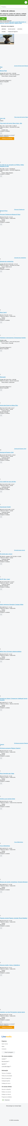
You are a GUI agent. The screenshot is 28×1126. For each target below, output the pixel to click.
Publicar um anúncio (7, 138)
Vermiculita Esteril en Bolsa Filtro (9, 405)
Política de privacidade (7, 1075)
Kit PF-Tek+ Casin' (5, 579)
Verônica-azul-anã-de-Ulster (7, 798)
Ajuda (3, 1046)
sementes (19, 29)
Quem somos (5, 1043)
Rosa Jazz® (3, 312)
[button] (26, 2)
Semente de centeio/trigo (6, 261)
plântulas (4, 29)
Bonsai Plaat (3, 70)
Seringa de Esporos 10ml (6, 452)
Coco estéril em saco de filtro (8, 481)
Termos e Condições (6, 1073)
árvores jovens (11, 29)
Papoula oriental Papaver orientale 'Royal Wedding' (13, 918)
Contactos (4, 1049)
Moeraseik (3, 377)
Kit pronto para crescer (6, 554)
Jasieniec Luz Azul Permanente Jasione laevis (12, 1012)
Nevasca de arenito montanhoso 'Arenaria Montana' (14, 882)
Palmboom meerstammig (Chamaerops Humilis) (13, 337)
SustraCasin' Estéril (5, 507)
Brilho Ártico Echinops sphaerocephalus (10, 651)
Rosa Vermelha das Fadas (7, 773)
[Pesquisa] (25, 6)
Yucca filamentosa (5, 845)
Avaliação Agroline (6, 1080)
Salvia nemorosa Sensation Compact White (11, 604)
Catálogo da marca (6, 1083)
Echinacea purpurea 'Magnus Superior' (10, 748)
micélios (4, 31)
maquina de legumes (13, 31)
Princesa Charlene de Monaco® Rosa (10, 214)
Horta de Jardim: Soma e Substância (10, 965)
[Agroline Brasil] (9, 2)
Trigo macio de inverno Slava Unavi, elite (11, 123)
